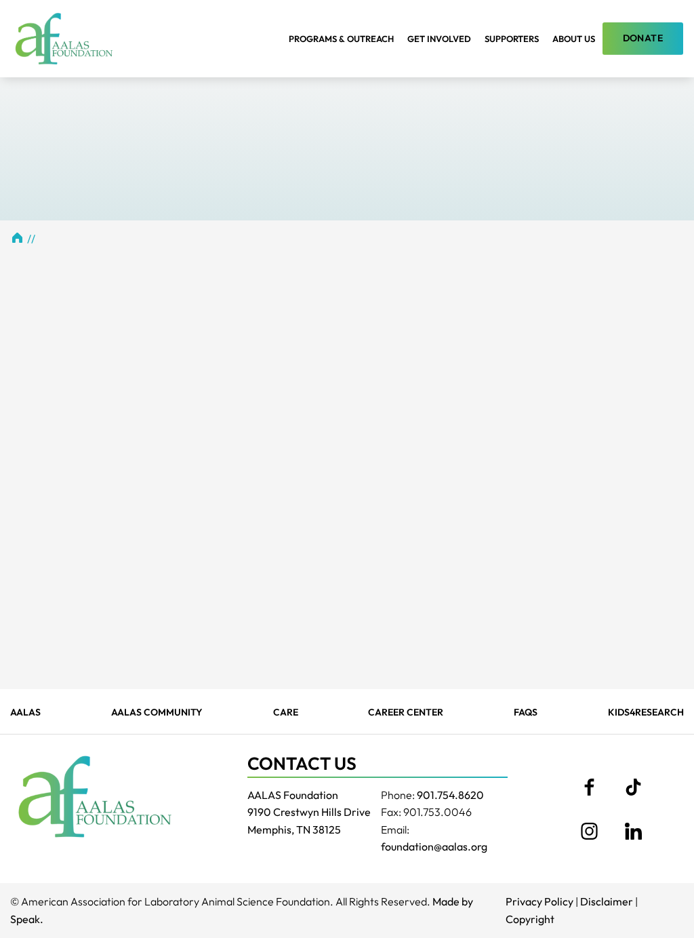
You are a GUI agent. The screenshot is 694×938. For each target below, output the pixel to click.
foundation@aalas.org (434, 846)
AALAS (25, 712)
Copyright (530, 919)
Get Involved (439, 38)
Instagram (589, 830)
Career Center (405, 712)
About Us (573, 38)
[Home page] (64, 38)
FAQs (525, 712)
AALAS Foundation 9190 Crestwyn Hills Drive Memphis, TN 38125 (309, 812)
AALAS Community (157, 712)
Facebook (589, 786)
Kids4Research (646, 712)
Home (17, 237)
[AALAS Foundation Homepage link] (95, 796)
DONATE (643, 38)
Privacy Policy (539, 901)
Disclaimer (606, 901)
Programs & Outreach (341, 38)
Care (285, 712)
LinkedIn (633, 830)
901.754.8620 (450, 795)
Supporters (512, 38)
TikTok (633, 786)
